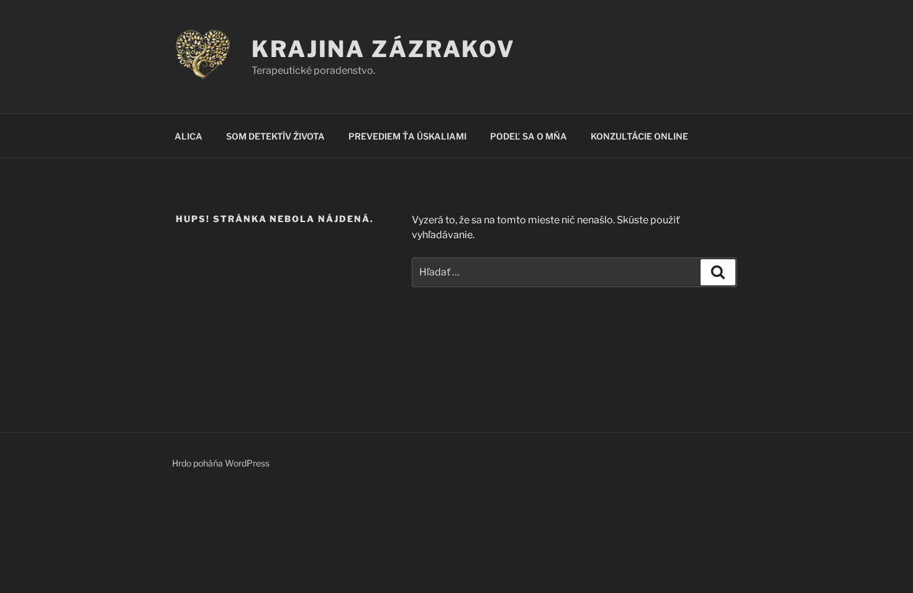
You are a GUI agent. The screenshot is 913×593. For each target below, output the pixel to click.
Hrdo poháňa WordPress (221, 463)
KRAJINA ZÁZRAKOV (384, 49)
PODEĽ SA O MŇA (528, 136)
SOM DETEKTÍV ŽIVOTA (275, 136)
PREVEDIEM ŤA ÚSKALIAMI (407, 136)
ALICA (188, 136)
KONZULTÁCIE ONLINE (639, 136)
